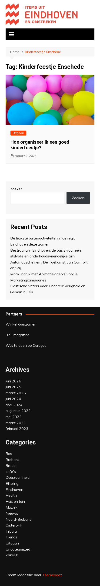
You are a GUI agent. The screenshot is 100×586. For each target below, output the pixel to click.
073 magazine (18, 335)
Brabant (12, 459)
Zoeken (16, 189)
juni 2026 (13, 381)
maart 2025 (16, 393)
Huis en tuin (15, 501)
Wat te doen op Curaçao (26, 345)
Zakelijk (12, 555)
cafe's (11, 471)
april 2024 (14, 404)
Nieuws (12, 513)
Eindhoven (14, 489)
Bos (9, 453)
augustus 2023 (18, 410)
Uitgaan (18, 133)
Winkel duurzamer (21, 324)
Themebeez (52, 575)
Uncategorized (18, 549)
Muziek (11, 507)
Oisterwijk (14, 525)
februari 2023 (17, 428)
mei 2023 (14, 416)
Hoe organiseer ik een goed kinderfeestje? (39, 144)
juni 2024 (13, 398)
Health (11, 495)
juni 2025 (13, 387)
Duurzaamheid (18, 477)
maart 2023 (16, 422)
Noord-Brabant (18, 519)
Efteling (12, 483)
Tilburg (11, 531)
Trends (11, 537)
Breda (11, 465)
